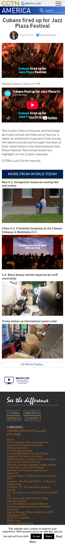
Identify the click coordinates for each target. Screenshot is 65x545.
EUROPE (32, 418)
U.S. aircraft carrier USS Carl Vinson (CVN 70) (32, 494)
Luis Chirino (26, 34)
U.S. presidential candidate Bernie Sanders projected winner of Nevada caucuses (29, 506)
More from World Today (32, 174)
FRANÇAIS (27, 430)
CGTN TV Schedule (18, 517)
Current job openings (19, 450)
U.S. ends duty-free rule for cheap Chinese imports (27, 499)
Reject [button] (49, 536)
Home (10, 439)
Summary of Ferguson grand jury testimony (27, 471)
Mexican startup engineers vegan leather (32, 464)
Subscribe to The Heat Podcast (25, 467)
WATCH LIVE (33, 3)
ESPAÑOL (13, 430)
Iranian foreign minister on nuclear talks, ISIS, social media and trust (32, 460)
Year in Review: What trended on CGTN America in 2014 (30, 513)
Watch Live (13, 520)
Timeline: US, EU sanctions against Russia (28, 488)
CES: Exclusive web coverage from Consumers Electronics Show (28, 444)
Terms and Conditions (20, 523)
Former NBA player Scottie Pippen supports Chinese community (28, 455)
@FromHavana (48, 34)
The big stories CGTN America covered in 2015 (32, 477)
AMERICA (16, 10)
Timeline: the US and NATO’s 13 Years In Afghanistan (31, 483)
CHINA (13, 413)
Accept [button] (36, 536)
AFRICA (14, 418)
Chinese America (17, 448)
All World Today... (32, 364)
